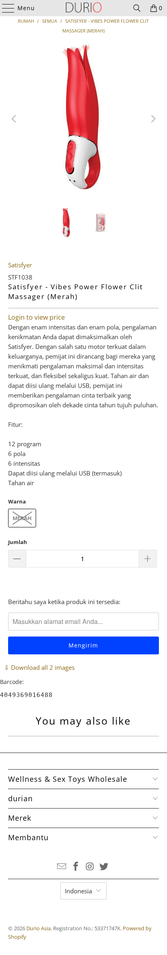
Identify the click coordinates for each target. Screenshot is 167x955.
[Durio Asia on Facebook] (76, 866)
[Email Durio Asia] (62, 866)
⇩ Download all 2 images (39, 667)
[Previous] (14, 118)
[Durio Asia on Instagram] (90, 866)
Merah (22, 518)
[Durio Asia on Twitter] (104, 866)
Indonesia (78, 891)
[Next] (152, 118)
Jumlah (17, 542)
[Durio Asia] (83, 8)
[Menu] (4, 8)
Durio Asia (38, 928)
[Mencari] (137, 8)
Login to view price (36, 317)
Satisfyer (20, 265)
